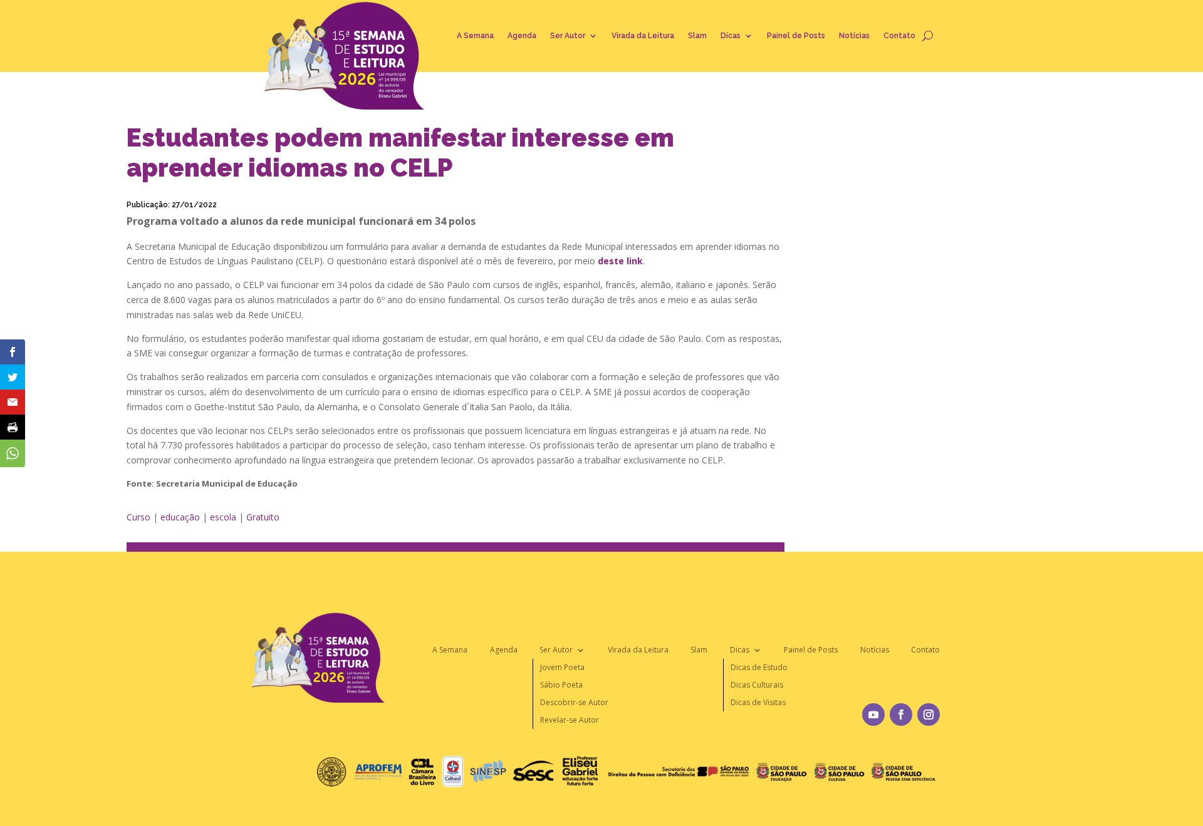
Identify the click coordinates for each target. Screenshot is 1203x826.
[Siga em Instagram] (928, 714)
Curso (138, 517)
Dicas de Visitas (758, 702)
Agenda (522, 35)
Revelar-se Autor (569, 720)
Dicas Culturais (757, 684)
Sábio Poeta (561, 684)
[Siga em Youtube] (873, 714)
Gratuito (262, 517)
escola (223, 517)
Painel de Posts (796, 35)
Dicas (731, 35)
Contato (899, 35)
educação (180, 517)
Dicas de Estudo (759, 667)
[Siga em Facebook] (901, 714)
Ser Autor (567, 35)
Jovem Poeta (562, 667)
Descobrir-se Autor (574, 702)
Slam (697, 35)
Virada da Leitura (643, 35)
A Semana (475, 35)
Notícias (854, 35)
